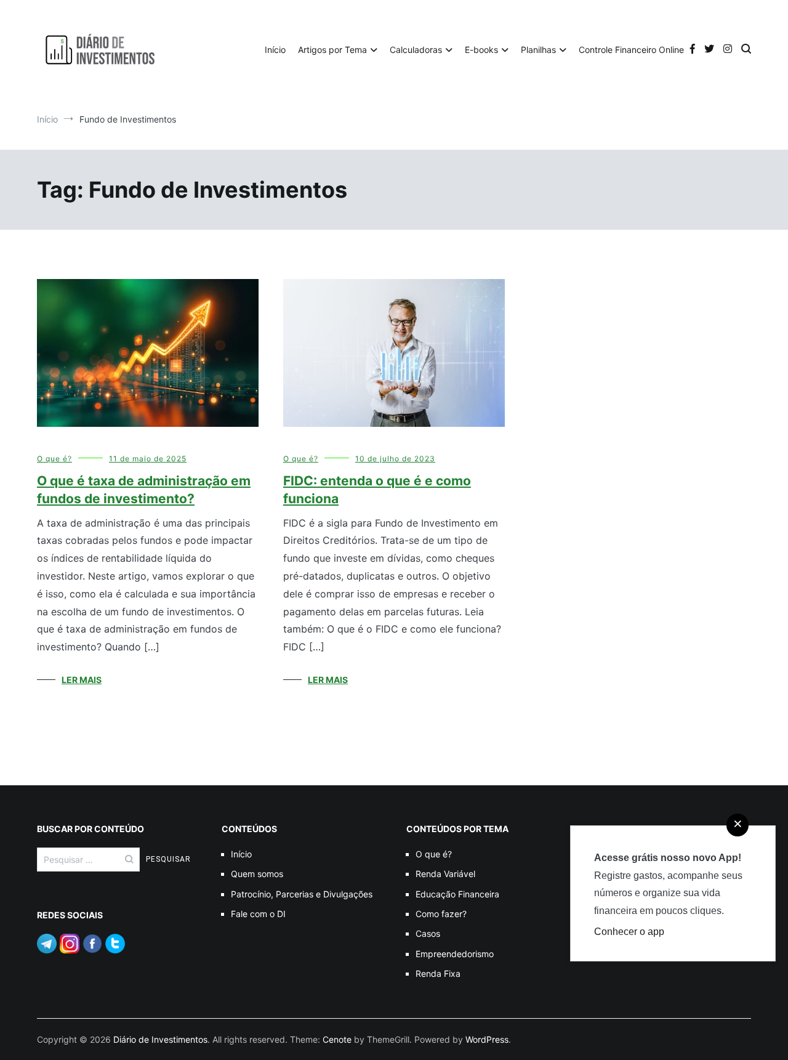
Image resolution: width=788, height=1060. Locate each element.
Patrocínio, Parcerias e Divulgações (301, 894)
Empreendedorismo (455, 954)
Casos (428, 933)
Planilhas (538, 49)
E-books (481, 49)
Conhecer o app (629, 931)
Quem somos (257, 873)
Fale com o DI (258, 913)
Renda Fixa (438, 973)
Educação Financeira (457, 894)
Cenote (337, 1039)
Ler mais (82, 679)
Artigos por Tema (332, 49)
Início (275, 49)
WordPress (487, 1039)
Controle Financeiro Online (631, 49)
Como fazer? (441, 913)
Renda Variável (445, 873)
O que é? (54, 458)
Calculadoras (416, 49)
